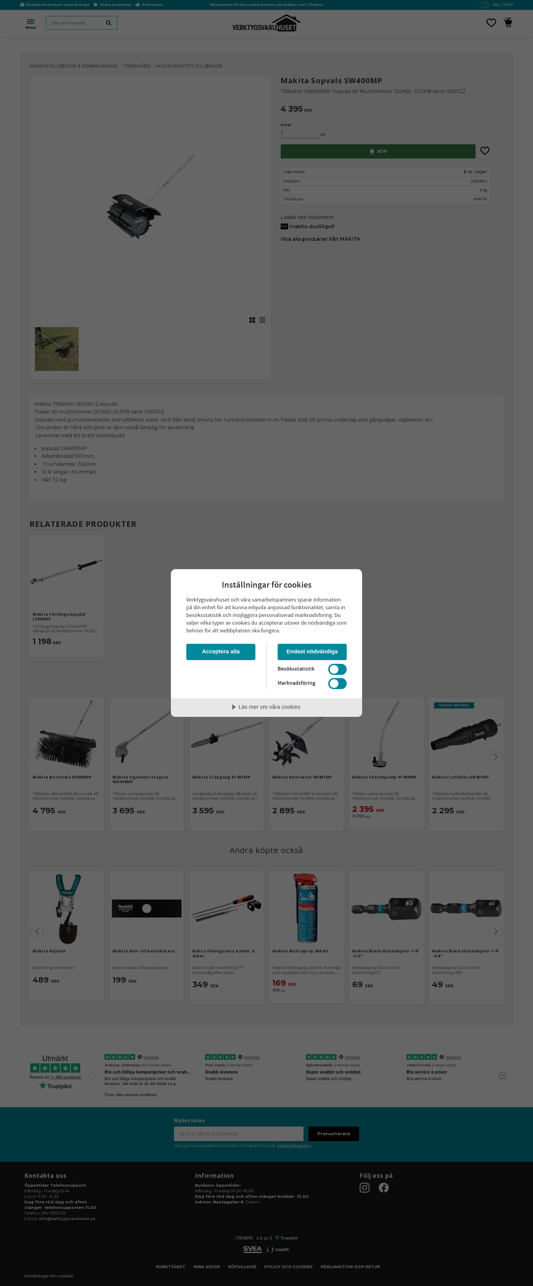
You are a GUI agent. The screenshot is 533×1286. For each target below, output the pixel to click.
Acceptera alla (221, 651)
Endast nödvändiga (312, 651)
